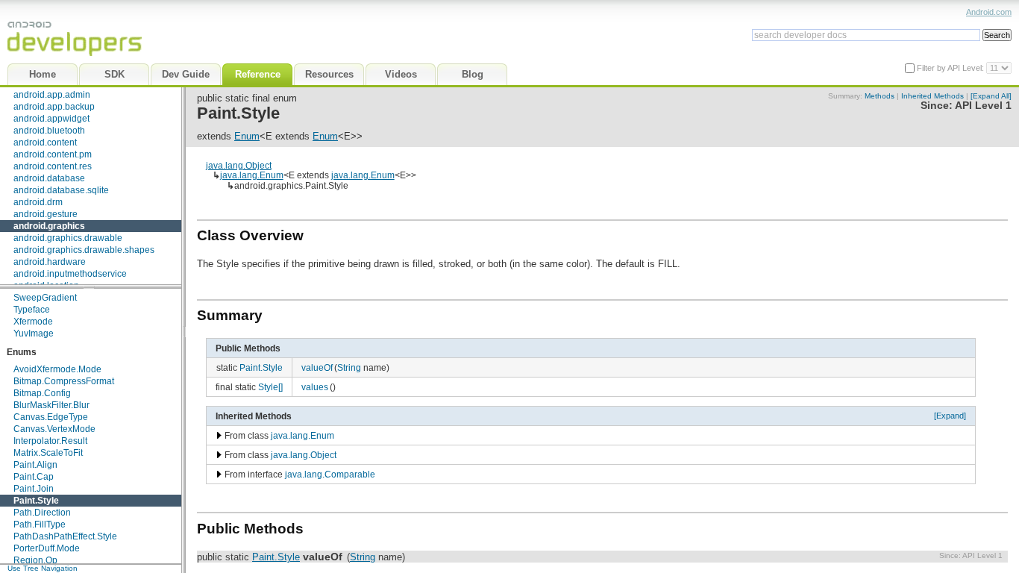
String (349, 367)
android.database (49, 178)
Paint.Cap (33, 477)
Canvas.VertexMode (54, 429)
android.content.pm (52, 154)
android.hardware (49, 262)
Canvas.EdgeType (50, 417)
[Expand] (950, 415)
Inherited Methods (932, 96)
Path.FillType (39, 524)
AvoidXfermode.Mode (57, 369)
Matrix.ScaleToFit (48, 453)
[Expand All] (991, 96)
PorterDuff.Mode (46, 548)
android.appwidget (51, 118)
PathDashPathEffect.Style (65, 536)
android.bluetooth (49, 130)
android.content (45, 142)
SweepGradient (45, 297)
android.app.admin (51, 95)
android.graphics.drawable (67, 238)
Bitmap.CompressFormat (63, 381)
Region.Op (35, 560)
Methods (879, 96)
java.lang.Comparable (330, 474)
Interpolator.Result (50, 441)
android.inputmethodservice (70, 274)
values (314, 387)
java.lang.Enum (251, 175)
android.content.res (52, 166)
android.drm (38, 202)
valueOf (317, 367)
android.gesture (45, 214)
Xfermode (33, 321)
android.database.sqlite (61, 190)
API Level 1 (983, 105)
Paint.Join (33, 488)
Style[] (270, 387)
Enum (247, 136)
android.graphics (49, 226)
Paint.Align (35, 465)
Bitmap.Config (42, 393)
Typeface (31, 309)
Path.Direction (42, 512)
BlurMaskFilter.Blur (51, 405)
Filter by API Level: (951, 67)
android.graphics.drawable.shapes (83, 250)
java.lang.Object (239, 165)
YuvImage (33, 333)
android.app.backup (54, 106)
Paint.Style (36, 500)
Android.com (989, 11)
